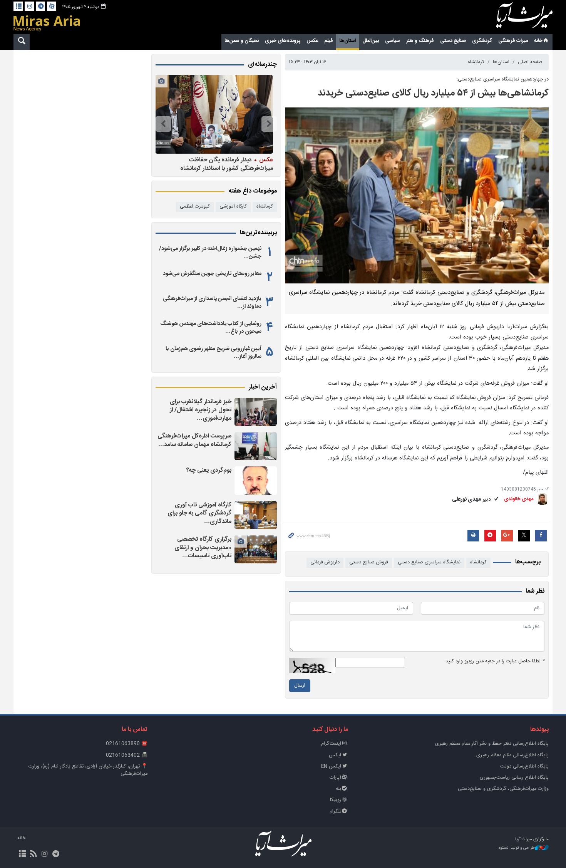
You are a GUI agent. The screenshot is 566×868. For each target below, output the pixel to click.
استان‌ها (347, 41)
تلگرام (335, 812)
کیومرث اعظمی (195, 207)
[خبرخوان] (33, 854)
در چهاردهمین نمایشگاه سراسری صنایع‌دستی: (503, 79)
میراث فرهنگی (513, 41)
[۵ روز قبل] (255, 515)
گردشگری (482, 41)
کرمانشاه (476, 62)
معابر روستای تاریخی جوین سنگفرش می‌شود (212, 273)
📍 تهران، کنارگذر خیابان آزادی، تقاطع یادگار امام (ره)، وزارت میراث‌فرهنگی (87, 770)
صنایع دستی (453, 41)
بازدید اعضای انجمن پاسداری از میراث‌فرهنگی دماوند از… (212, 302)
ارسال (299, 686)
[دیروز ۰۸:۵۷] (255, 412)
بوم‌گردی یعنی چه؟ (208, 470)
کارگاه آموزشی (233, 207)
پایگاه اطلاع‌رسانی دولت (524, 766)
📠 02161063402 (126, 755)
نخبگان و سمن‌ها (241, 41)
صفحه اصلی (530, 62)
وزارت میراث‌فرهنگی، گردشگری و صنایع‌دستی (503, 789)
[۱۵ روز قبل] (214, 114)
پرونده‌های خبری (282, 41)
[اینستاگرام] (29, 6)
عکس (312, 41)
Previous (269, 124)
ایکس (335, 755)
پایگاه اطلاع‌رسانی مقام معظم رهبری (512, 755)
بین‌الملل (370, 41)
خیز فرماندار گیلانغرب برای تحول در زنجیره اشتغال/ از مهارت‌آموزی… (200, 410)
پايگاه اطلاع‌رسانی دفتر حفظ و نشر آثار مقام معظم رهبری (492, 744)
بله (338, 789)
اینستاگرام (331, 744)
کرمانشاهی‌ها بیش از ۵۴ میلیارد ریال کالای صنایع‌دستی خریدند (433, 93)
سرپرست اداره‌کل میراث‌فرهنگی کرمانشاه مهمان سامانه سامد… (194, 440)
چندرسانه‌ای (262, 64)
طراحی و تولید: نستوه (517, 848)
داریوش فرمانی (325, 562)
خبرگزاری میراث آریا (514, 18)
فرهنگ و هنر (420, 41)
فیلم (328, 41)
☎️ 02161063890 (126, 744)
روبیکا (335, 800)
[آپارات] (51, 6)
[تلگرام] (40, 6)
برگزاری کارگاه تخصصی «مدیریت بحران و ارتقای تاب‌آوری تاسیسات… (202, 548)
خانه (538, 41)
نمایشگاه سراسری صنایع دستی (429, 562)
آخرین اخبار (263, 387)
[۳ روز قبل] (255, 480)
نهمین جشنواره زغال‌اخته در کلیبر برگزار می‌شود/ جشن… (210, 252)
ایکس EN (331, 766)
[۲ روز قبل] (255, 446)
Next (163, 124)
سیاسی (392, 41)
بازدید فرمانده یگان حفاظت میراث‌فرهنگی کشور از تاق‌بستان (230, 164)
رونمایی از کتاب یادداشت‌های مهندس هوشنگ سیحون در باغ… (210, 327)
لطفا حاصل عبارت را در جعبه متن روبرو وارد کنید (494, 661)
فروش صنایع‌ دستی (368, 562)
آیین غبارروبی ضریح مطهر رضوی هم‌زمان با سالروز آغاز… (213, 352)
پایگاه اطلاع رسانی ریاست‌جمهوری (514, 778)
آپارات (335, 778)
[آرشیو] (18, 6)
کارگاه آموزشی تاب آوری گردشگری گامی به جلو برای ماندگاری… (199, 513)
